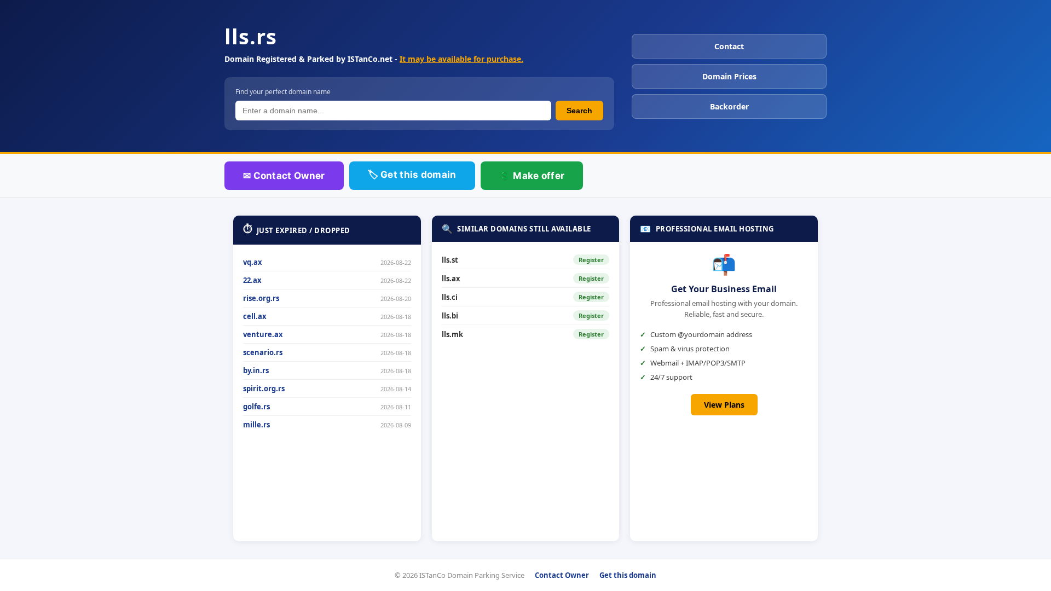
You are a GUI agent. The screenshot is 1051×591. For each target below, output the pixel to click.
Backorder (729, 106)
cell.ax (255, 316)
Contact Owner (562, 575)
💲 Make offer (532, 175)
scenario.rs (262, 352)
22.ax (252, 280)
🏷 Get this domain (412, 174)
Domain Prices (729, 76)
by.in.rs (256, 370)
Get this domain (627, 575)
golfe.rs (256, 407)
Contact (729, 46)
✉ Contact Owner (284, 175)
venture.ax (263, 334)
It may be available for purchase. (461, 59)
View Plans (724, 404)
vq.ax (252, 262)
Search (579, 110)
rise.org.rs (261, 298)
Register (591, 260)
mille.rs (256, 425)
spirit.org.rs (264, 388)
